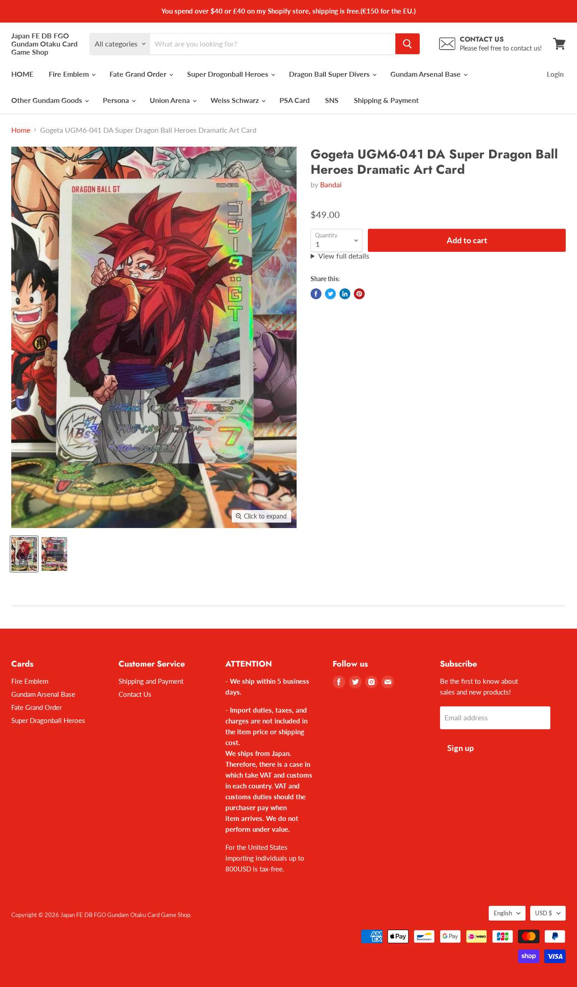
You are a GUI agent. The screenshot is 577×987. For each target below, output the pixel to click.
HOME (22, 74)
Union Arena (171, 100)
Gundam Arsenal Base (426, 74)
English (503, 913)
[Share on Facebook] (316, 293)
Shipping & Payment (386, 100)
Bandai (331, 184)
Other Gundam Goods (47, 100)
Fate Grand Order (139, 74)
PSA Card (294, 100)
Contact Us (135, 694)
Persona (117, 100)
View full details (343, 256)
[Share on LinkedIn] (344, 293)
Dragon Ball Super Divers (330, 74)
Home (20, 130)
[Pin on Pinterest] (359, 293)
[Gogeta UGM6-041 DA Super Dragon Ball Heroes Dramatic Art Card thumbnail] (24, 554)
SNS (332, 100)
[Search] (407, 43)
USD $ (543, 913)
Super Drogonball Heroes (228, 74)
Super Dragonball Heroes (48, 720)
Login (555, 74)
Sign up (460, 748)
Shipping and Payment (151, 681)
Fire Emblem (70, 74)
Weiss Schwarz (236, 100)
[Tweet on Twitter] (330, 293)
